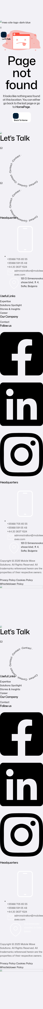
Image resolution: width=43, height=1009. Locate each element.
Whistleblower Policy (11, 584)
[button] (7, 36)
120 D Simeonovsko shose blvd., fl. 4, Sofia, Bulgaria (32, 282)
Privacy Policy (8, 580)
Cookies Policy (24, 580)
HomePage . (23, 107)
